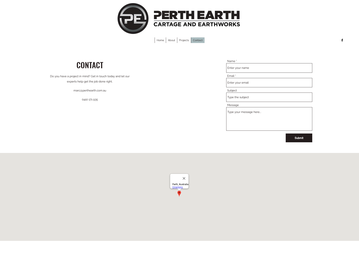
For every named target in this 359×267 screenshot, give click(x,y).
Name (231, 61)
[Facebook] (342, 40)
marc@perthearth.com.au (89, 90)
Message (233, 105)
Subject (232, 90)
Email (230, 76)
